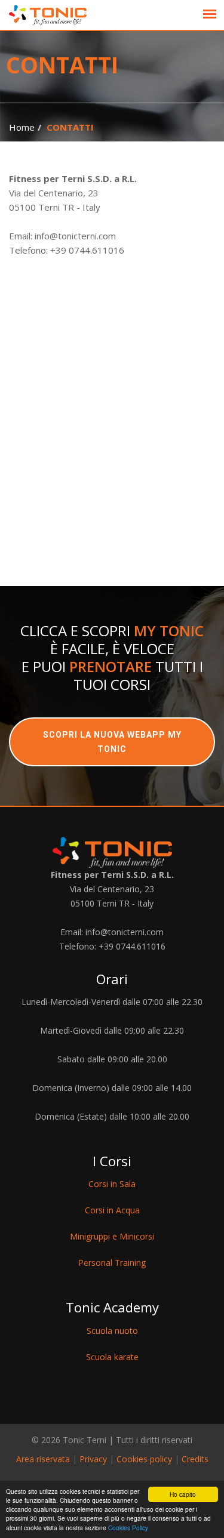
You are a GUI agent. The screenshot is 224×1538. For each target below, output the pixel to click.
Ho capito (183, 1494)
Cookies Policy (128, 1527)
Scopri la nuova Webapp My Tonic (112, 742)
